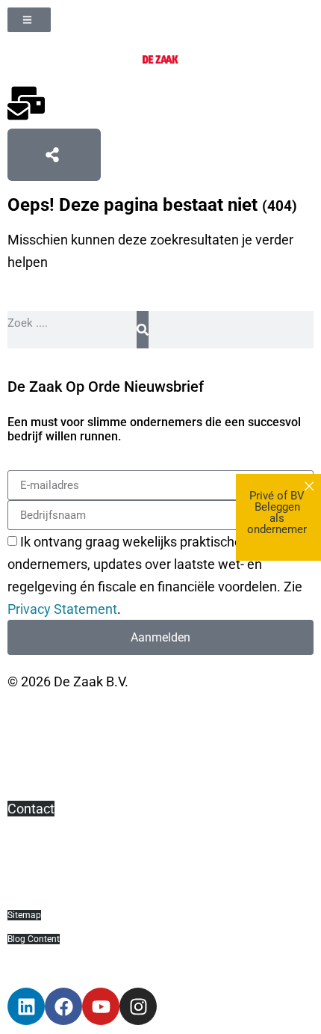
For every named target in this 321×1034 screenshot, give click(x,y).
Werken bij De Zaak (64, 891)
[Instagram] (138, 1006)
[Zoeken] (143, 329)
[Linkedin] (26, 1006)
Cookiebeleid (45, 786)
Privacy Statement (62, 610)
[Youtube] (100, 1006)
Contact (30, 808)
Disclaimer (38, 741)
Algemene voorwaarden (78, 719)
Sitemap (24, 915)
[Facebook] (63, 1006)
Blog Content (33, 939)
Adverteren (40, 868)
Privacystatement (60, 764)
